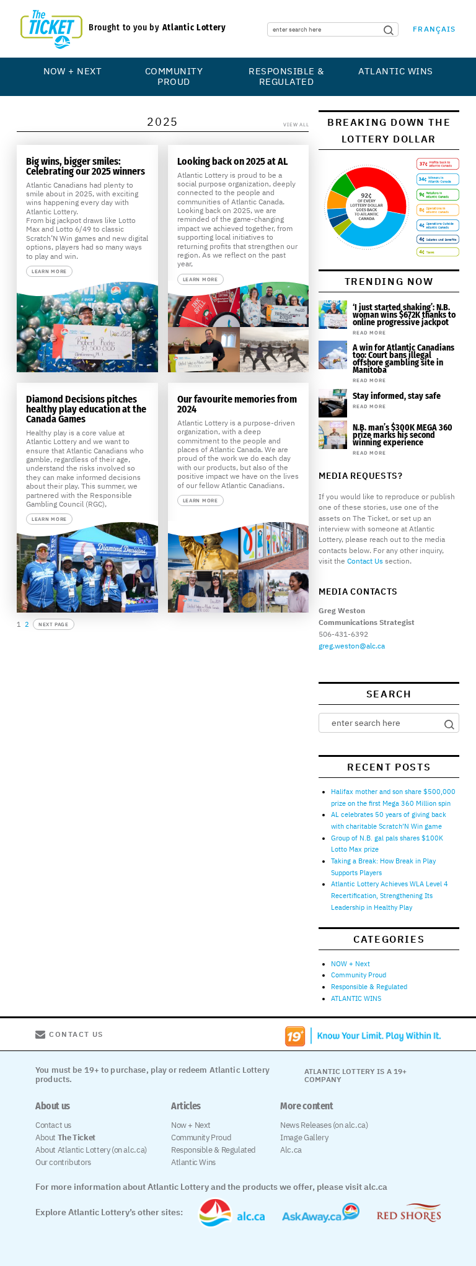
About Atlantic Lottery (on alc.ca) (91, 1150)
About (65, 1137)
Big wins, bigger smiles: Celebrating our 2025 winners (85, 166)
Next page (53, 624)
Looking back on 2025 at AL (232, 161)
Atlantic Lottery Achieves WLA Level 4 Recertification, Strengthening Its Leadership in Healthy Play (389, 895)
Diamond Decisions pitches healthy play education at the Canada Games (86, 409)
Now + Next (191, 1125)
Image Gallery (304, 1137)
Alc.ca (291, 1150)
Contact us (53, 1125)
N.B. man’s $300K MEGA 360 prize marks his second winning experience (402, 435)
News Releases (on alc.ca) (324, 1125)
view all (296, 124)
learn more (49, 271)
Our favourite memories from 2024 (237, 404)
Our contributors (63, 1162)
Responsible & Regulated (286, 76)
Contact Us (365, 560)
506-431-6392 (343, 634)
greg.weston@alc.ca (352, 645)
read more (369, 333)
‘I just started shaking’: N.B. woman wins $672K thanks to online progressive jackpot (404, 315)
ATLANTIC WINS (395, 71)
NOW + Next (72, 71)
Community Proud (174, 76)
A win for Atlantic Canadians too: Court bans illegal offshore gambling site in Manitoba (403, 359)
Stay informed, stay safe (397, 396)
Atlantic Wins (193, 1162)
